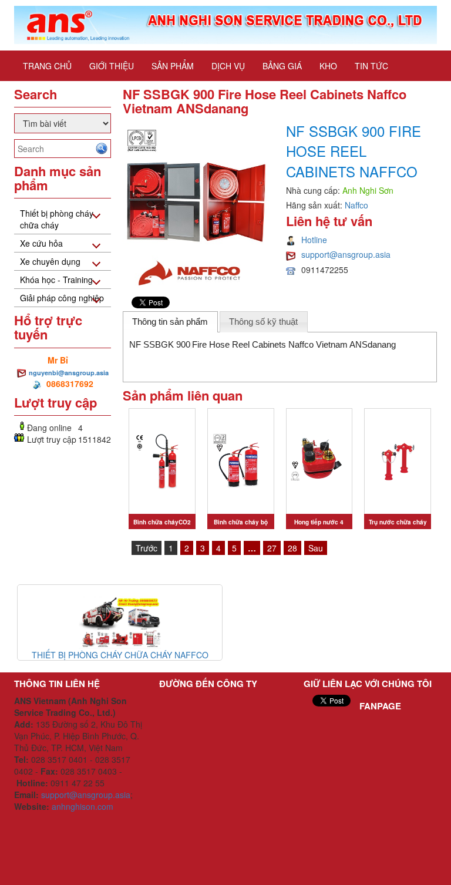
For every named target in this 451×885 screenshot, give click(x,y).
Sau (315, 548)
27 (272, 548)
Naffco (356, 205)
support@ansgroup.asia (346, 254)
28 (292, 548)
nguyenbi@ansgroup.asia (69, 372)
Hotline (314, 239)
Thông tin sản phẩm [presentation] (170, 322)
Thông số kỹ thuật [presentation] (263, 322)
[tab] (170, 321)
